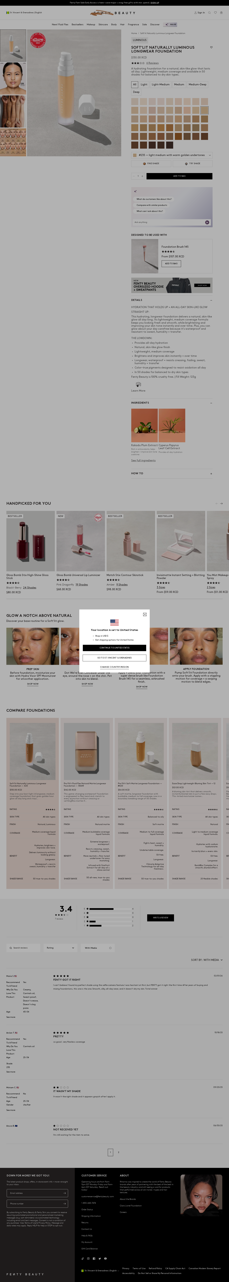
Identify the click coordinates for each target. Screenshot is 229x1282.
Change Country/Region (114, 667)
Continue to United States (115, 648)
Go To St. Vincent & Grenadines (114, 658)
